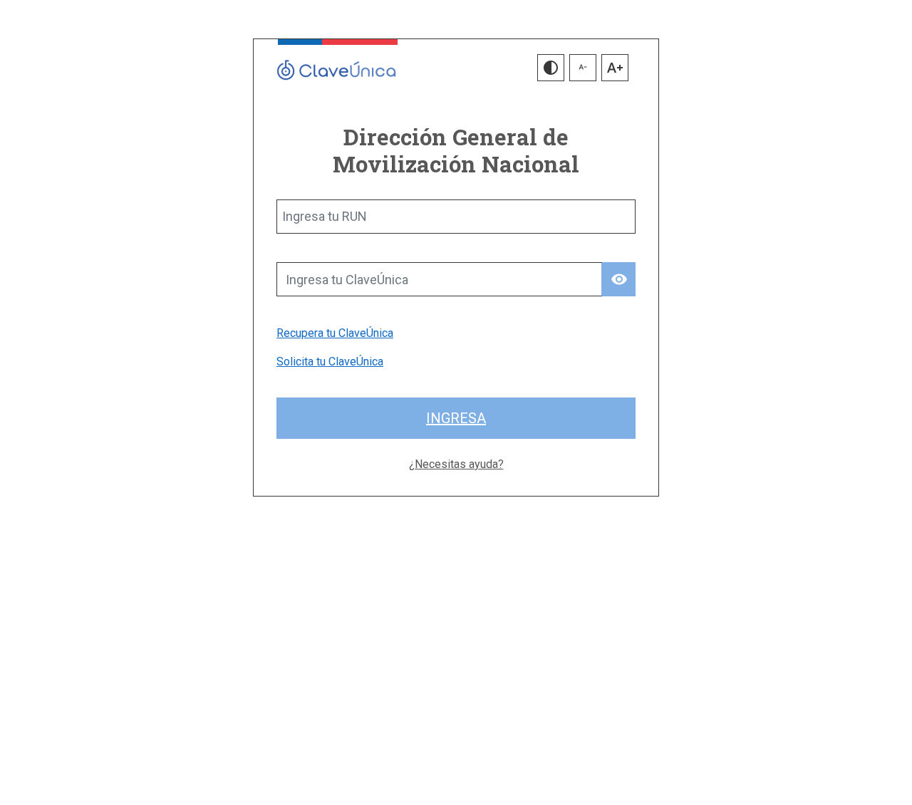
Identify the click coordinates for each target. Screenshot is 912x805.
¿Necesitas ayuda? (456, 464)
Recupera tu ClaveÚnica (334, 333)
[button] (550, 67)
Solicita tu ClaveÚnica (329, 361)
